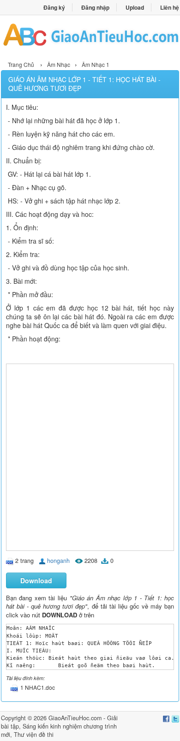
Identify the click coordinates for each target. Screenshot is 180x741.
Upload (135, 7)
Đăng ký (54, 7)
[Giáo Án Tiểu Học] (90, 37)
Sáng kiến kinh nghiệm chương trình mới (59, 730)
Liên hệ (169, 7)
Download (36, 580)
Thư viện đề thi (34, 734)
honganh (58, 560)
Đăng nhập (95, 7)
